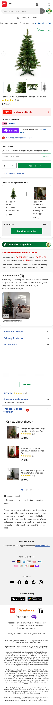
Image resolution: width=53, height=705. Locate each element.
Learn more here (42, 545)
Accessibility (13, 623)
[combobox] (20, 11)
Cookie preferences (34, 625)
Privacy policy (39, 623)
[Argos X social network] (26, 582)
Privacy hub (26, 623)
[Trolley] (49, 4)
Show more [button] (26, 384)
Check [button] (46, 156)
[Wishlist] (43, 4)
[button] (44, 30)
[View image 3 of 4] (32, 87)
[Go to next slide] (49, 53)
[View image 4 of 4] (44, 87)
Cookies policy (17, 625)
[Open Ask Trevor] (49, 11)
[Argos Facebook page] (19, 582)
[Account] (37, 4)
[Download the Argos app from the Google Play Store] (34, 600)
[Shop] (10, 4)
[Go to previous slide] (3, 53)
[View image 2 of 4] (20, 87)
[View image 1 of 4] (8, 87)
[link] (26, 137)
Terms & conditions (27, 628)
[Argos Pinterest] (34, 582)
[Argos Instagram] (41, 582)
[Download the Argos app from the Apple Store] (18, 600)
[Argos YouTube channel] (12, 582)
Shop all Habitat (44, 23)
